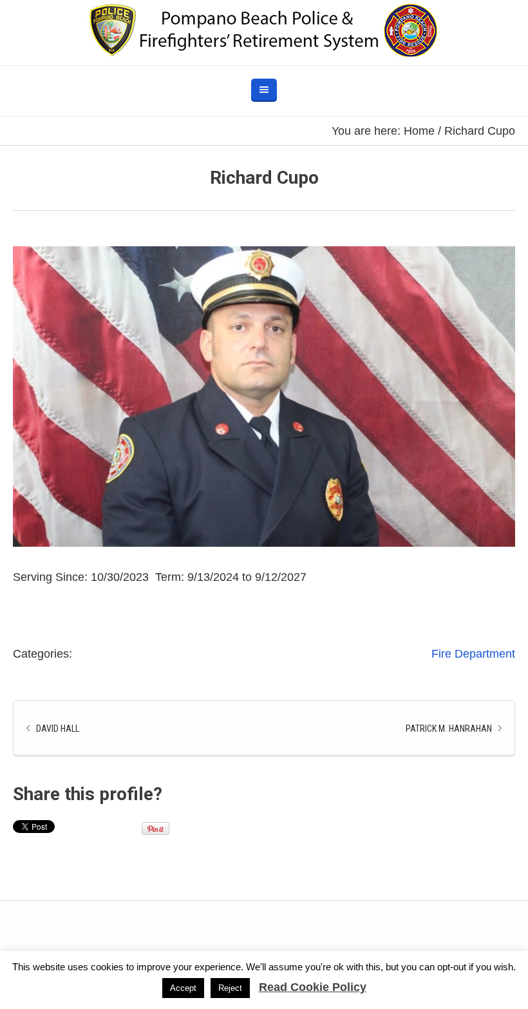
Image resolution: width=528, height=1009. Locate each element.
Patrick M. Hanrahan (449, 728)
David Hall (57, 728)
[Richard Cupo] (264, 396)
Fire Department (473, 653)
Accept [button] (183, 988)
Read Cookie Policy (312, 987)
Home (419, 130)
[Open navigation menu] (264, 90)
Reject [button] (230, 988)
